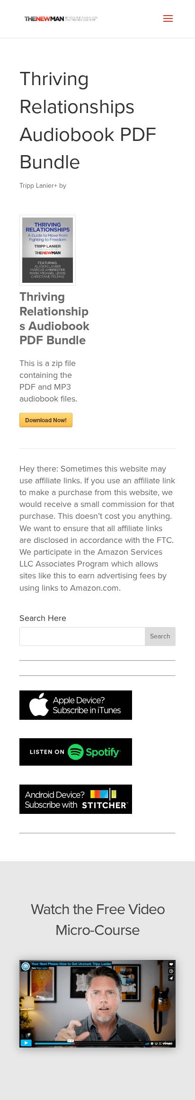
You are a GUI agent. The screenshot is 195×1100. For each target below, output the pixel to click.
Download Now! (46, 420)
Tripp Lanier (36, 186)
